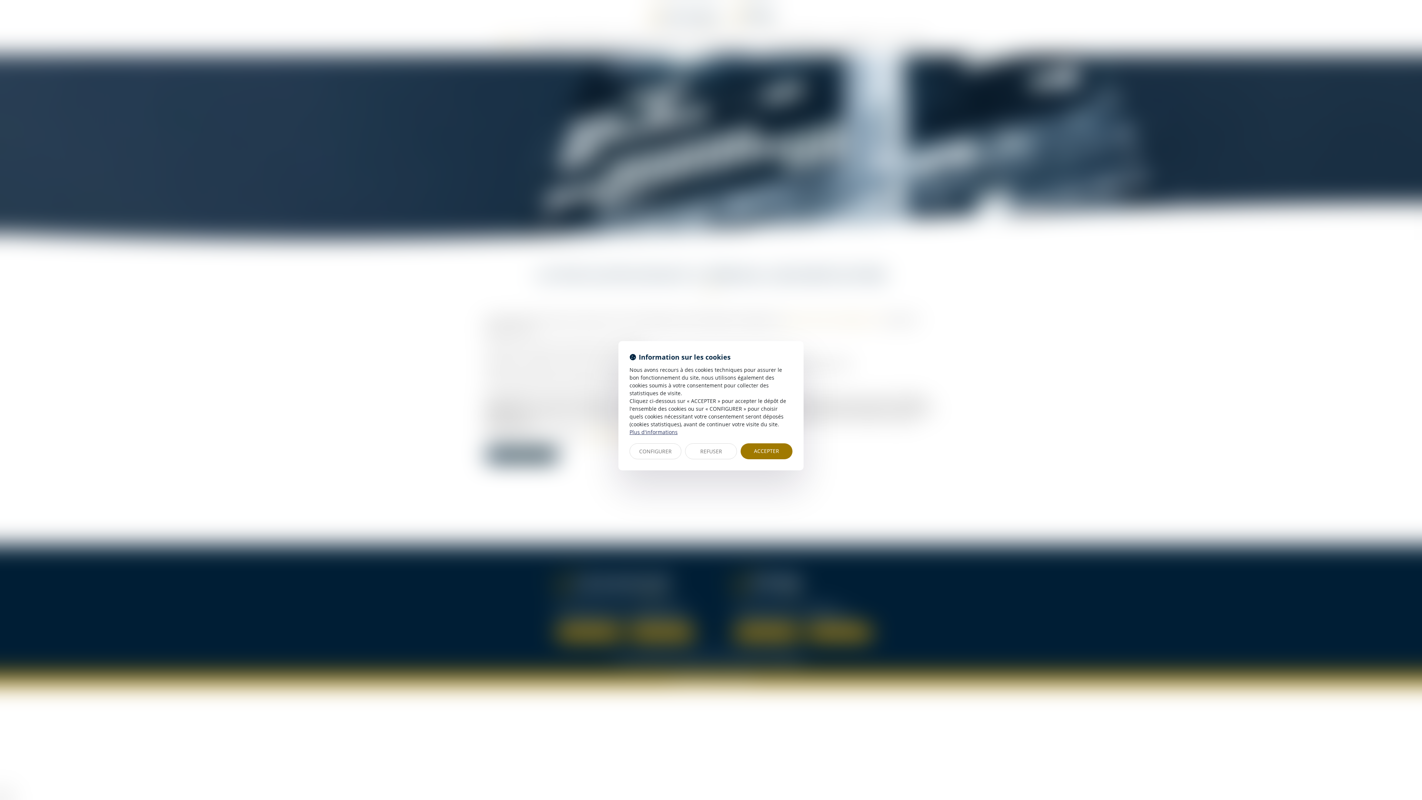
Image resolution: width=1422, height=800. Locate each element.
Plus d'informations (654, 432)
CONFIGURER (655, 451)
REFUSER (711, 451)
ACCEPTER (766, 450)
